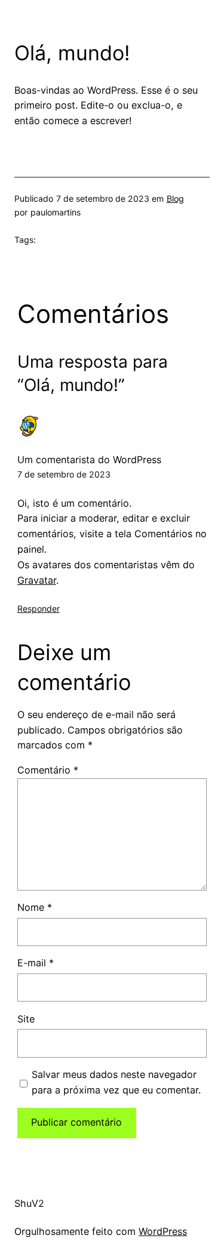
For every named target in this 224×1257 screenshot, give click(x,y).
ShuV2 (29, 1203)
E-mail (35, 963)
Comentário (47, 770)
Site (26, 1019)
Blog (175, 198)
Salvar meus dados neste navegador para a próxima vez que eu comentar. (116, 1082)
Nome (34, 907)
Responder (38, 608)
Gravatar (36, 580)
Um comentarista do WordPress (89, 460)
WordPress (163, 1231)
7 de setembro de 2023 (64, 474)
